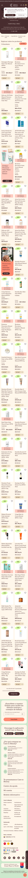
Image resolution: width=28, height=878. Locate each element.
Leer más (14, 31)
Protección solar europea (18, 827)
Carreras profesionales (7, 809)
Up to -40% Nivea (8, 827)
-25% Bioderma (18, 824)
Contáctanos (17, 802)
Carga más (14, 694)
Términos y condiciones (17, 809)
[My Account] (21, 5)
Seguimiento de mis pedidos (18, 805)
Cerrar (26, 10)
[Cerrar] (27, 851)
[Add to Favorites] (12, 49)
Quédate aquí (21, 15)
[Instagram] (5, 858)
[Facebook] (9, 858)
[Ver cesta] (23, 5)
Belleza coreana (18, 830)
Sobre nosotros (8, 802)
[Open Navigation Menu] (2, 5)
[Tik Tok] (14, 858)
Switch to (10, 15)
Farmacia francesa (9, 830)
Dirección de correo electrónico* (12, 712)
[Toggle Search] (4, 5)
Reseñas (6, 812)
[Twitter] (18, 858)
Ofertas (6, 824)
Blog (5, 805)
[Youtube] (23, 858)
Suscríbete (14, 719)
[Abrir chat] (25, 875)
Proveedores (17, 816)
